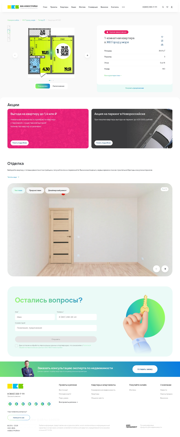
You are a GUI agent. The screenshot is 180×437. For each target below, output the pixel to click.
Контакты (115, 7)
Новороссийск (13, 20)
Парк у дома (63, 398)
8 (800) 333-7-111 (150, 7)
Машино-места (97, 398)
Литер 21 (41, 20)
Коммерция (93, 7)
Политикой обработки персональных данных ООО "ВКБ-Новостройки (55, 346)
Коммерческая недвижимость (103, 390)
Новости (163, 390)
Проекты (53, 7)
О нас (45, 7)
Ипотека (82, 7)
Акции (73, 7)
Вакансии (104, 7)
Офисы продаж (166, 394)
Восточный (63, 390)
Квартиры (64, 7)
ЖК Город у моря (28, 20)
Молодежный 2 (65, 394)
